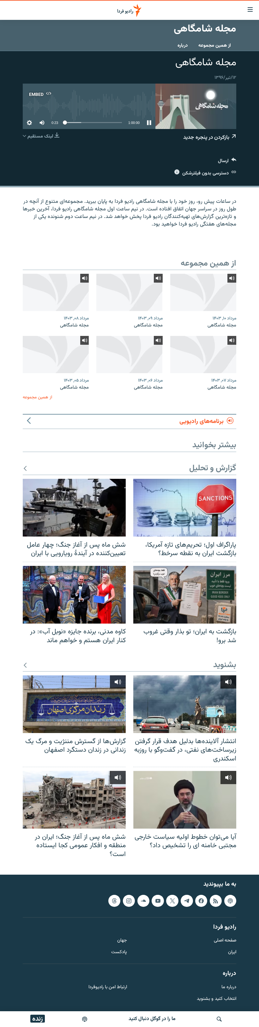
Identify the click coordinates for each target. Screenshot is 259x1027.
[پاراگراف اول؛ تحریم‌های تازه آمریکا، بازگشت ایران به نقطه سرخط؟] (184, 508)
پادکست (119, 952)
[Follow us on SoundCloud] (143, 901)
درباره (183, 45)
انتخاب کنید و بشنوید (216, 999)
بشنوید (224, 665)
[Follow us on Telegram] (187, 901)
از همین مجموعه (214, 45)
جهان (122, 941)
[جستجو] (219, 1019)
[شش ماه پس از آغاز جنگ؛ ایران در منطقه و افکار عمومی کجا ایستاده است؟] (74, 800)
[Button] (227, 162)
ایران (232, 952)
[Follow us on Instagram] (129, 901)
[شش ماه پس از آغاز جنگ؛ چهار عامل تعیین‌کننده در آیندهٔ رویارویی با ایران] (74, 508)
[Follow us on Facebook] (201, 901)
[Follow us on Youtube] (158, 901)
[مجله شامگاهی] (203, 292)
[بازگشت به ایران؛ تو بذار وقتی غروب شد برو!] (184, 595)
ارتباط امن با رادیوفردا (107, 987)
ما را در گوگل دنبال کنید (152, 1019)
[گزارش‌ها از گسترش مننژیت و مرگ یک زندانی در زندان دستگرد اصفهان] (74, 704)
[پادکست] (84, 1019)
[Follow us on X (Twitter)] (172, 901)
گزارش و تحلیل (212, 468)
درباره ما (228, 987)
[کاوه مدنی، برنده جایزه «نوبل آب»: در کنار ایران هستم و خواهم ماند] (74, 595)
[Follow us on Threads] (114, 901)
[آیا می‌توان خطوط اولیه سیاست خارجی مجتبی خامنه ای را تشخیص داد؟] (184, 800)
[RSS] (216, 901)
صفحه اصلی (225, 941)
